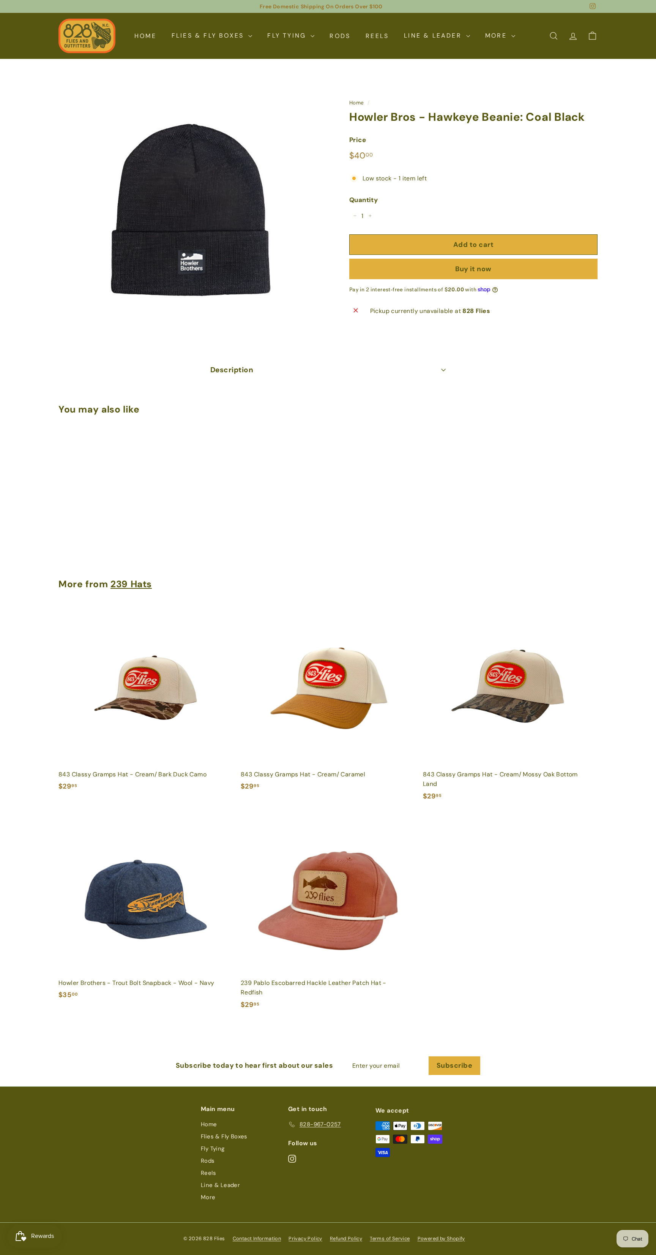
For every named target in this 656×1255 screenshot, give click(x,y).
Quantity (363, 199)
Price (357, 139)
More (497, 36)
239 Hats (131, 584)
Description (231, 370)
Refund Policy (346, 1238)
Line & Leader (434, 36)
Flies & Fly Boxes (209, 36)
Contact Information (257, 1238)
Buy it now (473, 268)
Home (145, 36)
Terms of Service (390, 1238)
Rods (340, 36)
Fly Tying (288, 36)
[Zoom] (191, 210)
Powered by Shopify (441, 1238)
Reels (377, 36)
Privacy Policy (305, 1238)
